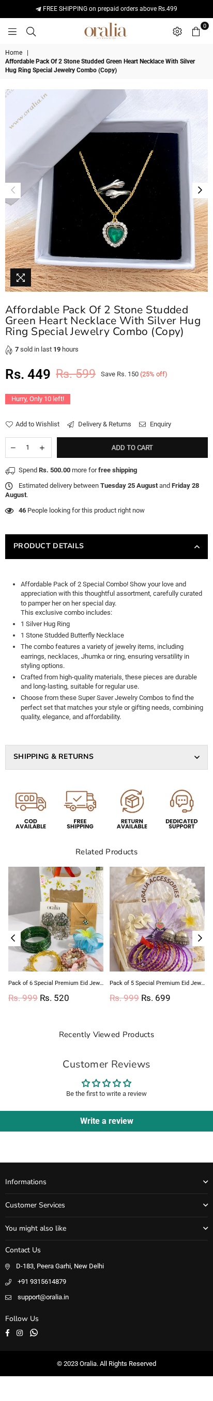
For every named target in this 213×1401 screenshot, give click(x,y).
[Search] (31, 31)
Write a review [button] (106, 1121)
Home (13, 52)
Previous (13, 190)
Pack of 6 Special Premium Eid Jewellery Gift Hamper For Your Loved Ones (55, 983)
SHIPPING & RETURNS (53, 756)
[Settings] (177, 31)
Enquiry (159, 424)
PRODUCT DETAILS (48, 546)
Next (200, 190)
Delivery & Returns (104, 424)
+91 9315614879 (42, 1281)
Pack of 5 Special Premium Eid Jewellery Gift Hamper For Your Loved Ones (157, 983)
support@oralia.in (43, 1297)
